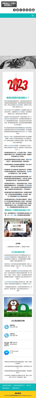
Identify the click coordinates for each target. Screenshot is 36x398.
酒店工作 (19, 112)
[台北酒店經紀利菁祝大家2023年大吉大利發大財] (18, 84)
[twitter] (17, 10)
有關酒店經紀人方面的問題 (13, 246)
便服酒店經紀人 (6, 388)
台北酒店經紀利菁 (11, 145)
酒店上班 (25, 131)
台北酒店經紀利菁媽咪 (10, 282)
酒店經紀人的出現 (25, 246)
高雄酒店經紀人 (16, 388)
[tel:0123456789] (6, 327)
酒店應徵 (9, 118)
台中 (12, 215)
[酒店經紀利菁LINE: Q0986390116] (6, 344)
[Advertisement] (18, 37)
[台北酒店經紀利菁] (18, 307)
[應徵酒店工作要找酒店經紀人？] (18, 227)
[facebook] (14, 10)
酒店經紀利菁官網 (6, 385)
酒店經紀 (17, 105)
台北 (8, 215)
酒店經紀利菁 (7, 257)
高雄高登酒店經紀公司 (19, 385)
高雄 (15, 215)
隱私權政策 (18, 393)
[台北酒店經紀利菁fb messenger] (6, 352)
